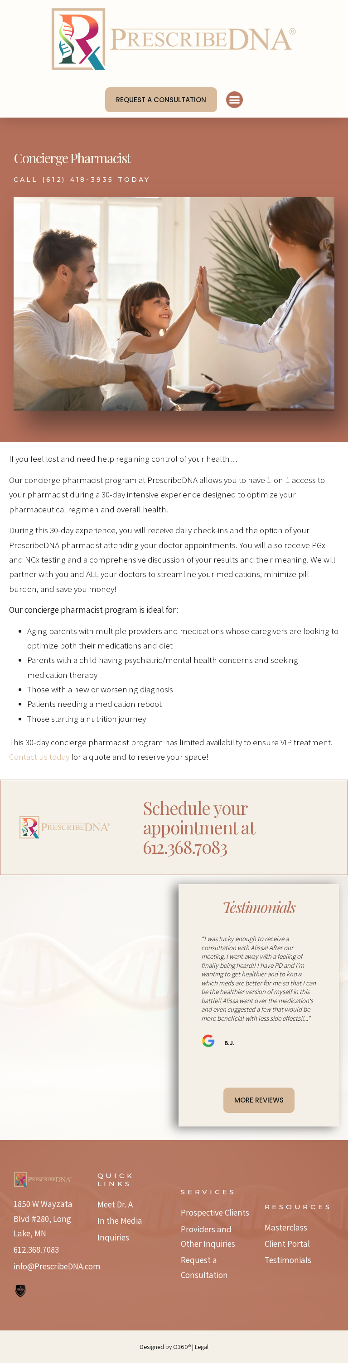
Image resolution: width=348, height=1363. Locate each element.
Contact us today (39, 756)
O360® (182, 1347)
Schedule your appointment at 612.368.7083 (198, 827)
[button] (234, 100)
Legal (201, 1347)
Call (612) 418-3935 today (82, 179)
